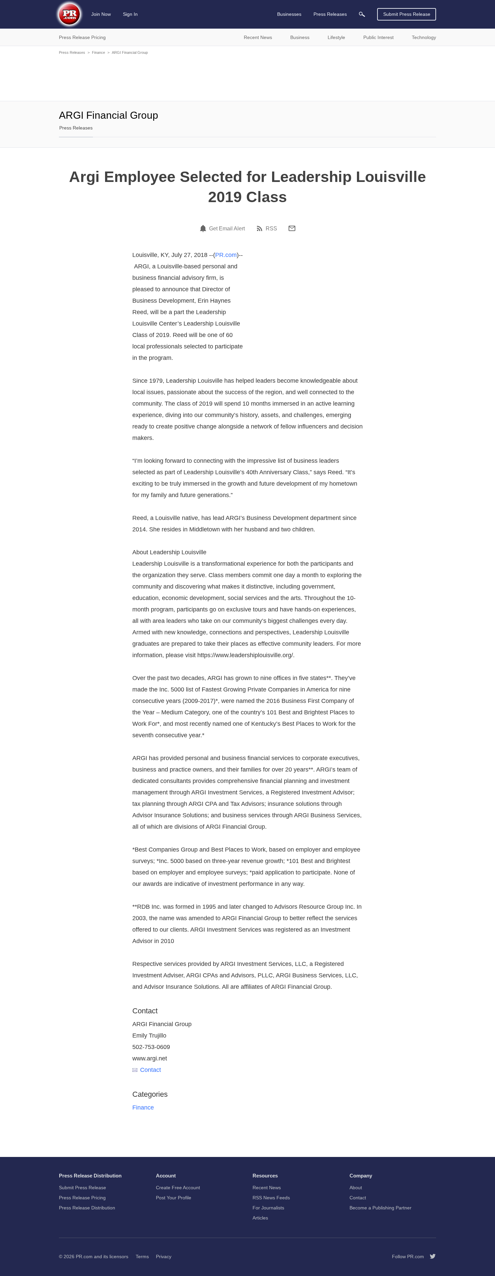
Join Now (101, 14)
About (356, 1187)
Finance (98, 52)
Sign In (130, 14)
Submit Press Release (406, 14)
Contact (150, 1069)
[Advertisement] (247, 77)
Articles (260, 1218)
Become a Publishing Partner (380, 1207)
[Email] (292, 228)
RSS (271, 228)
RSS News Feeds (271, 1197)
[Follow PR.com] (430, 1256)
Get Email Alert (227, 228)
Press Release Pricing (82, 1197)
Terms (142, 1256)
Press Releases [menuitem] (330, 14)
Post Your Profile (173, 1197)
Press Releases (72, 52)
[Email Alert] (204, 228)
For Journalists (268, 1207)
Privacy (163, 1256)
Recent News (267, 1187)
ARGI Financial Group (130, 52)
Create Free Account (178, 1187)
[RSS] (261, 228)
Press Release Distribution (87, 1207)
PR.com (226, 255)
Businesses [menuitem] (289, 14)
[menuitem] (362, 14)
